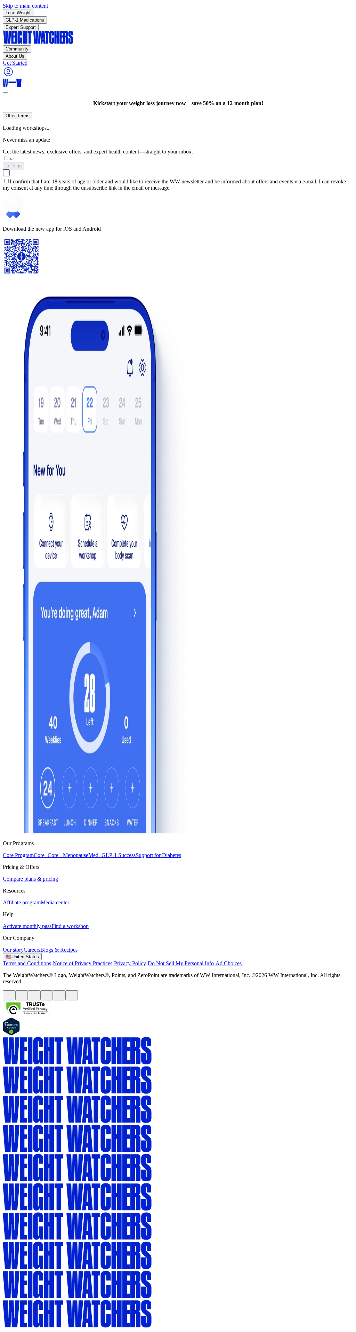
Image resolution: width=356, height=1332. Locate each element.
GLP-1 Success (119, 855)
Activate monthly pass (27, 926)
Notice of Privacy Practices (82, 963)
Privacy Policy (130, 963)
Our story (13, 950)
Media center (55, 902)
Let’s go (14, 165)
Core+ (41, 855)
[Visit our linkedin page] (71, 995)
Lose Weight (18, 12)
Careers (32, 950)
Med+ (95, 855)
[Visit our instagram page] (59, 995)
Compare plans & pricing (30, 879)
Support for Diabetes (158, 855)
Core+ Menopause (68, 855)
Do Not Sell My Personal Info (181, 963)
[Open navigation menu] (5, 93)
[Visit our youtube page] (34, 995)
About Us (15, 56)
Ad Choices (229, 963)
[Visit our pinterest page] (46, 995)
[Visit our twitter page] (21, 995)
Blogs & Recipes (59, 950)
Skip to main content (25, 6)
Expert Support (21, 27)
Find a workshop (70, 926)
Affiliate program (22, 902)
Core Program (18, 855)
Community (17, 48)
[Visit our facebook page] (9, 995)
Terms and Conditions (27, 963)
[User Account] (8, 75)
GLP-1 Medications (25, 20)
